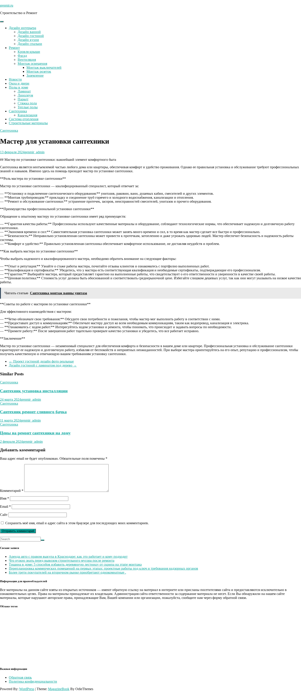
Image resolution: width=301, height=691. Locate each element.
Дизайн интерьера (22, 28)
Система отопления (23, 119)
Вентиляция (27, 59)
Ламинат (24, 91)
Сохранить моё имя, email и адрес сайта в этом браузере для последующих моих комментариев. (77, 523)
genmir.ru (6, 5)
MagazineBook (58, 689)
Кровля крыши (29, 52)
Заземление (35, 75)
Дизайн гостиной (31, 36)
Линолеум (25, 95)
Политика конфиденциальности (33, 681)
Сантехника (18, 111)
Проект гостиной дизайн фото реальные (41, 361)
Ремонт (14, 48)
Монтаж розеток (38, 71)
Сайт (3, 515)
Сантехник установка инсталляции (34, 391)
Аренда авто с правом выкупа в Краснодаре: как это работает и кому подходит (68, 556)
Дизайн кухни (28, 40)
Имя (4, 498)
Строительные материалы (28, 123)
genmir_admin (34, 152)
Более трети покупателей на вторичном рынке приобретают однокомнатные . (67, 572)
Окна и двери (19, 83)
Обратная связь (20, 677)
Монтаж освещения (32, 63)
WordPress (26, 689)
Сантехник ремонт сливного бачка (33, 411)
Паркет (23, 99)
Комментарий (11, 491)
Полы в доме (18, 87)
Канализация (27, 115)
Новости (15, 79)
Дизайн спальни (30, 44)
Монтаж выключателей (43, 67)
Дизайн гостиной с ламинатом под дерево (43, 365)
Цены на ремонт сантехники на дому (35, 433)
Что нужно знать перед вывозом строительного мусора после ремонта (61, 560)
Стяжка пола (27, 103)
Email (5, 506)
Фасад (22, 55)
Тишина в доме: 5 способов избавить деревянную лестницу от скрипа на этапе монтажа (75, 564)
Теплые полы (28, 107)
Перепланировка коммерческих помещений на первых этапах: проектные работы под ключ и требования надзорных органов (103, 568)
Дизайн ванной (29, 32)
